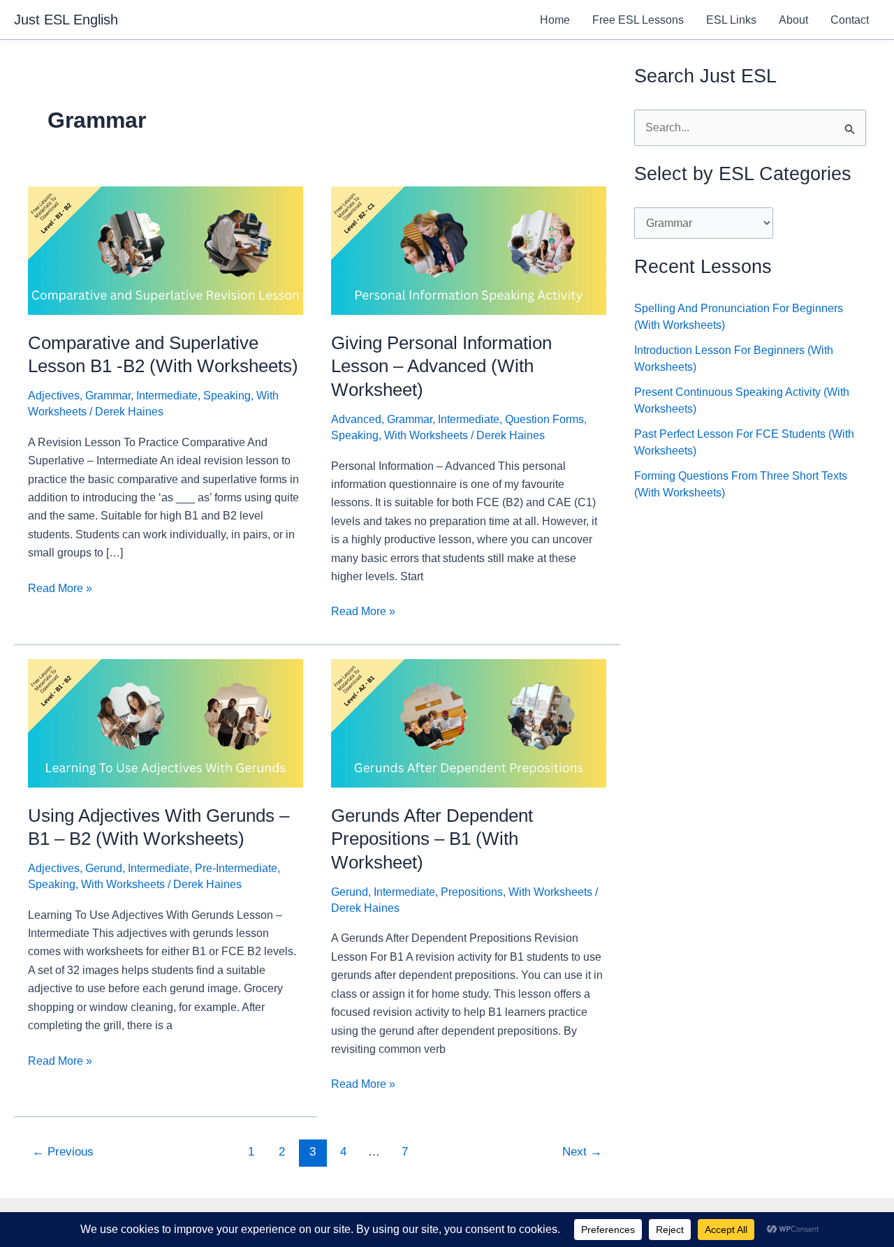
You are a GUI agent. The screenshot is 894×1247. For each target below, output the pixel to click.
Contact (849, 20)
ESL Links (731, 20)
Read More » (60, 590)
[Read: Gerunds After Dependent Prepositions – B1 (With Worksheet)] (468, 722)
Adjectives (54, 395)
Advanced (356, 419)
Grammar (108, 395)
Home (555, 20)
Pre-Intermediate (236, 868)
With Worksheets (426, 435)
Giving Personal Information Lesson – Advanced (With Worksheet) (441, 366)
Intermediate (167, 395)
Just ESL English (66, 19)
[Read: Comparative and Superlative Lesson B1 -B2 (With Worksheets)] (165, 250)
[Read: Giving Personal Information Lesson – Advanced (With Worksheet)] (468, 250)
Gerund (103, 868)
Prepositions (472, 892)
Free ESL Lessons (638, 20)
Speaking (227, 395)
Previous (63, 1151)
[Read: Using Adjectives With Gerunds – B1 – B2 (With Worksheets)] (165, 722)
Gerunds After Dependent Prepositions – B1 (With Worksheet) (432, 839)
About (793, 20)
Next (582, 1151)
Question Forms (544, 419)
